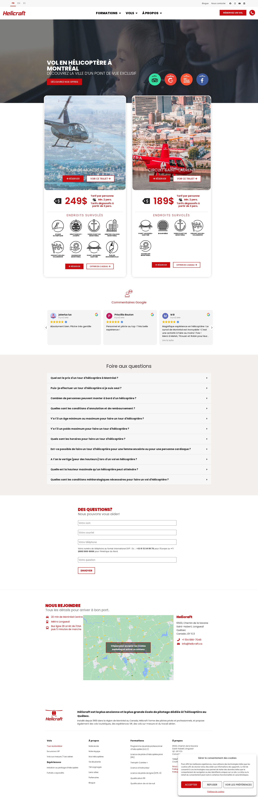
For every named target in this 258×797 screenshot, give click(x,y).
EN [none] (18, 3)
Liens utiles (93, 772)
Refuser (212, 784)
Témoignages (95, 767)
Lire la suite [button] (166, 340)
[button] (211, 327)
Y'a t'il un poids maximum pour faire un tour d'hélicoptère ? (90, 429)
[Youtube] (240, 3)
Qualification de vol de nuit (142, 783)
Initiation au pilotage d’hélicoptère (62, 767)
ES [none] (24, 3)
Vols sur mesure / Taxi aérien (60, 756)
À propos (150, 13)
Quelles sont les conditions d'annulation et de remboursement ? (93, 408)
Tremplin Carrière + (139, 762)
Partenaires (94, 777)
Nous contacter (218, 3)
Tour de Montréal (54, 746)
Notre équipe (94, 751)
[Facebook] (230, 3)
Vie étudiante (95, 762)
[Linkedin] (244, 3)
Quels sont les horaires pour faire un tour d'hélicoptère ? (88, 439)
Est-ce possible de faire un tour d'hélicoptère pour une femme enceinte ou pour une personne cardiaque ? (121, 449)
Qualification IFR (137, 778)
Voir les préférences (238, 784)
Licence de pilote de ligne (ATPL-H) (145, 773)
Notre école (94, 746)
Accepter (191, 784)
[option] (19, 3)
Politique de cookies (215, 791)
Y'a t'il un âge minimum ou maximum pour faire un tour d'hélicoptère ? (97, 418)
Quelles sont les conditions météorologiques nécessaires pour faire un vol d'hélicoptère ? (110, 479)
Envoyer (86, 570)
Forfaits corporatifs (55, 773)
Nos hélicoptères (96, 756)
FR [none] (13, 3)
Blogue (205, 3)
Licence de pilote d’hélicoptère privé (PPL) (146, 756)
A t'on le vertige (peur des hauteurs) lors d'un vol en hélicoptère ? (94, 459)
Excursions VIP (53, 751)
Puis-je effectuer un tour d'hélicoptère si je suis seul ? (86, 388)
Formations (107, 13)
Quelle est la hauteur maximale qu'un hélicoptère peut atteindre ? (94, 469)
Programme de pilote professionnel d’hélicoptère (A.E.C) (146, 747)
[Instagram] (235, 3)
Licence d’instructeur (139, 768)
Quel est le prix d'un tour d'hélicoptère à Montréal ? (85, 378)
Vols (130, 13)
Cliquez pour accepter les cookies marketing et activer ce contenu (128, 648)
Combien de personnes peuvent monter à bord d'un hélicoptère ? (93, 398)
